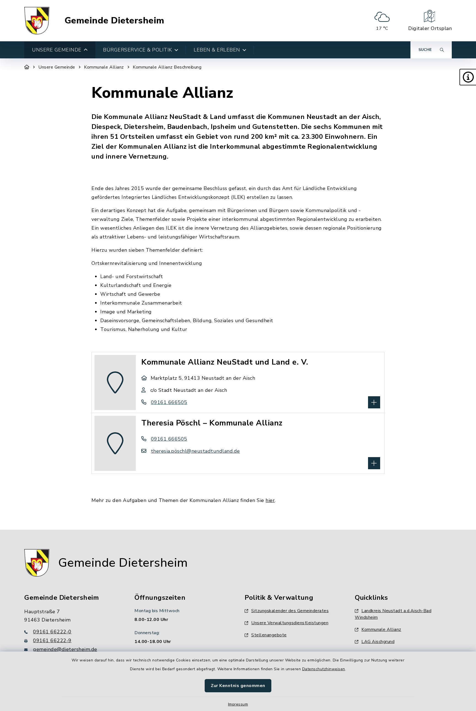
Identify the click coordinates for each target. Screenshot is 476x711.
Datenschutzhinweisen (323, 669)
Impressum (238, 704)
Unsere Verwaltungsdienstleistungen (289, 623)
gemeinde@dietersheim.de (65, 649)
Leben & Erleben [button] (217, 50)
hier (270, 500)
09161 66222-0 (52, 631)
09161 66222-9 (52, 640)
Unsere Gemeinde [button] (57, 50)
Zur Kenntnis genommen (238, 686)
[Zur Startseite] (26, 67)
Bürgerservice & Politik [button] (137, 50)
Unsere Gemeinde (56, 67)
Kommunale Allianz (104, 67)
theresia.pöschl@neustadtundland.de (195, 451)
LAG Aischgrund (377, 642)
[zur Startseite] (36, 21)
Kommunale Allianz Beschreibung (167, 67)
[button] (467, 77)
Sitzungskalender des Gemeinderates (290, 611)
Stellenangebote (269, 635)
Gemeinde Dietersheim (114, 20)
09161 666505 (169, 402)
